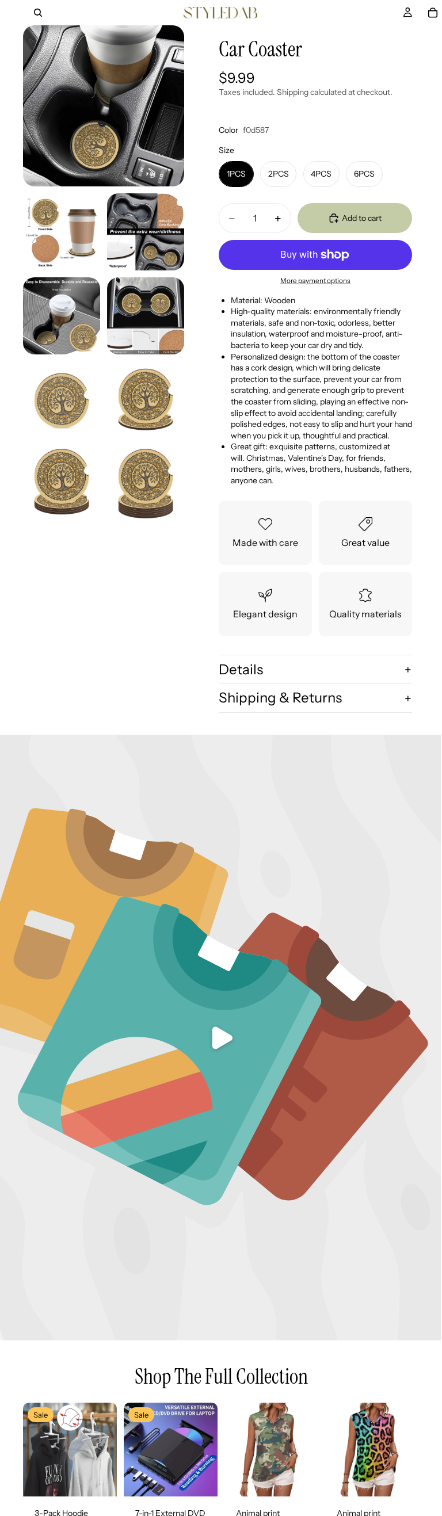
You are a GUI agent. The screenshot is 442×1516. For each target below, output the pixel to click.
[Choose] (300, 1478)
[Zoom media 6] (61, 399)
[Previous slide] (35, 1449)
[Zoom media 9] (145, 483)
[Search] (38, 12)
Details (241, 669)
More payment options (315, 281)
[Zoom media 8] (61, 483)
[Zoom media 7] (145, 399)
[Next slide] (104, 1449)
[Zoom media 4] (61, 315)
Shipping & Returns (280, 697)
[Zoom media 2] (61, 231)
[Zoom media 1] (103, 105)
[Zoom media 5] (145, 315)
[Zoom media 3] (145, 231)
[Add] (99, 1478)
